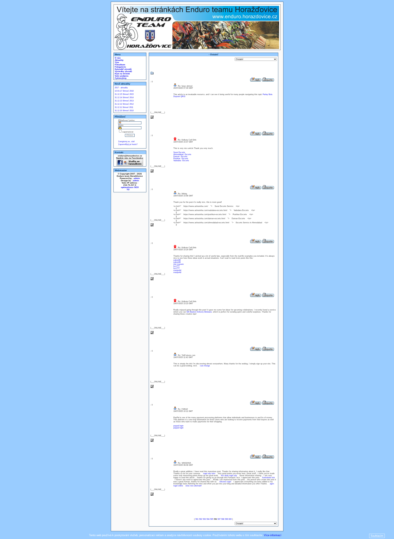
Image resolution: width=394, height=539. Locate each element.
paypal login (178, 426)
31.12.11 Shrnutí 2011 (124, 107)
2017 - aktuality (121, 88)
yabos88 (177, 260)
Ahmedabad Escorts (182, 154)
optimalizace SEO (130, 187)
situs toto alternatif (194, 486)
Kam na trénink (122, 73)
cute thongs (205, 366)
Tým (116, 62)
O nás (117, 58)
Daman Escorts (180, 156)
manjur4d (177, 270)
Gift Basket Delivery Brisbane (199, 312)
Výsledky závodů (123, 71)
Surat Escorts (179, 152)
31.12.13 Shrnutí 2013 (124, 101)
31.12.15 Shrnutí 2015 (124, 94)
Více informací (272, 535)
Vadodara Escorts (181, 161)
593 (204, 519)
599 (226, 519)
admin (137, 178)
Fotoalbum (119, 64)
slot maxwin (178, 264)
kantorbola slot (268, 478)
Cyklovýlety (120, 78)
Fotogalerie (120, 67)
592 (200, 519)
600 (230, 519)
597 (219, 519)
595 (211, 519)
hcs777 (176, 266)
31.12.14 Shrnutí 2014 (124, 97)
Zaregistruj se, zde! (126, 141)
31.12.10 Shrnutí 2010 (124, 111)
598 (222, 519)
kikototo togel (225, 482)
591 (196, 519)
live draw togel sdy (229, 475)
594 (208, 519)
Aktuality (119, 60)
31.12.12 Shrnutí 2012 (124, 104)
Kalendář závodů (123, 69)
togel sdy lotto (209, 473)
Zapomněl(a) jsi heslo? (127, 144)
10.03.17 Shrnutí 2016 (124, 91)
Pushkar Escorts (180, 158)
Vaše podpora (121, 76)
